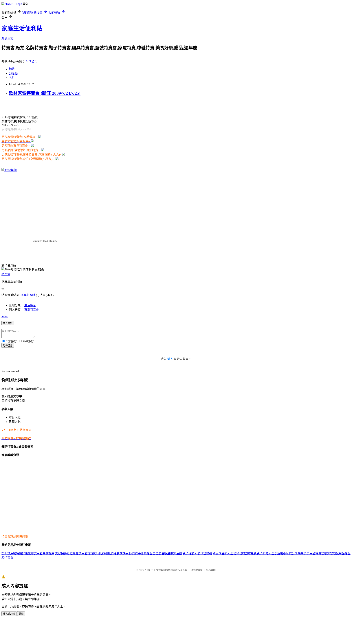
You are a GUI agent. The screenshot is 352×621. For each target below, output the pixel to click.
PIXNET (148, 570)
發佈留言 (7, 345)
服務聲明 (211, 570)
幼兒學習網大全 (223, 553)
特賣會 (5, 274)
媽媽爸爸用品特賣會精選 (314, 553)
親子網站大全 (265, 553)
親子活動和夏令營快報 (197, 553)
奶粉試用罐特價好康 (14, 553)
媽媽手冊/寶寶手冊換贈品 (136, 553)
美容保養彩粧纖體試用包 (71, 553)
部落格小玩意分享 (286, 553)
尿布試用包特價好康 (41, 553)
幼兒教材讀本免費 (245, 553)
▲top (4, 316)
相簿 (12, 69)
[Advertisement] (44, 105)
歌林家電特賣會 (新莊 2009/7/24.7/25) (44, 93)
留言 (33, 295)
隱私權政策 (197, 570)
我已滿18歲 (9, 613)
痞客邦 (25, 295)
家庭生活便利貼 (22, 28)
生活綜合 (31, 61)
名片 (12, 77)
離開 (21, 613)
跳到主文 (7, 38)
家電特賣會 (31, 309)
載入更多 (7, 323)
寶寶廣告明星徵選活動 (167, 553)
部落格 (13, 73)
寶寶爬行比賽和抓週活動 (103, 553)
